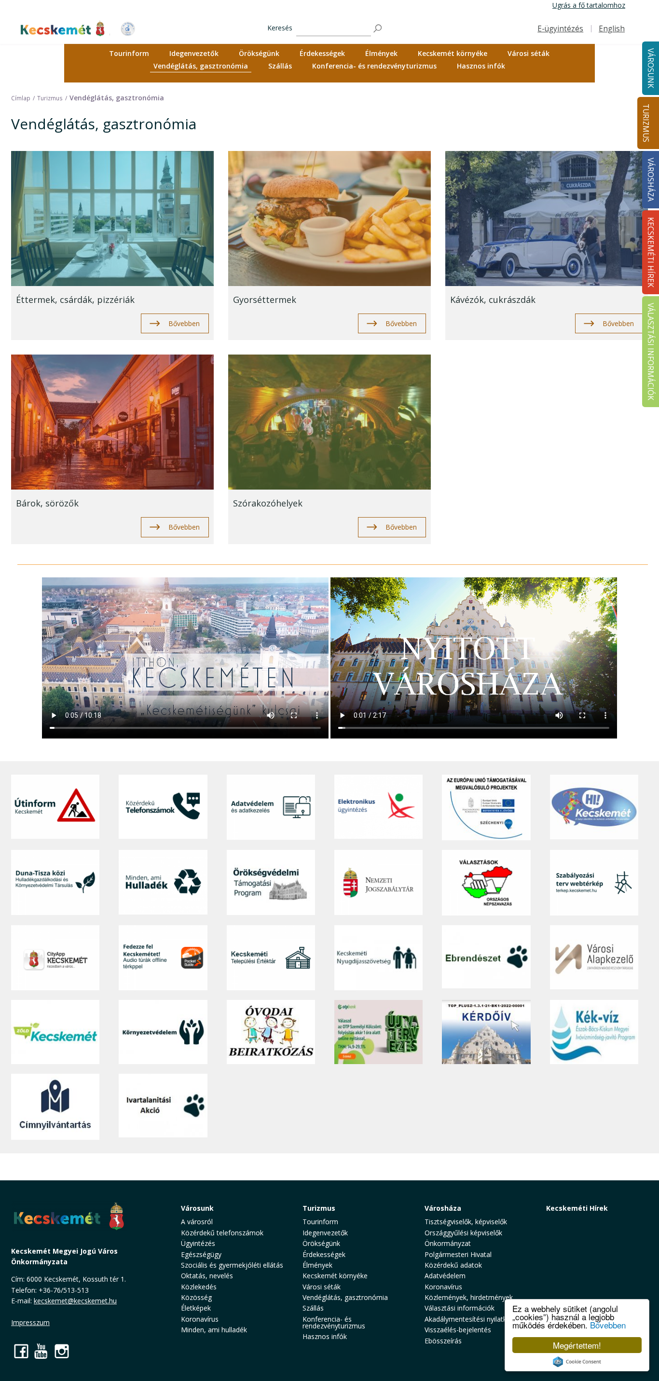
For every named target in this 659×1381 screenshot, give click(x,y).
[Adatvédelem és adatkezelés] (271, 807)
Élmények (381, 53)
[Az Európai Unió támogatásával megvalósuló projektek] (486, 807)
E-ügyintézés (560, 28)
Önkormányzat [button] (448, 1243)
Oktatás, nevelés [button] (207, 1275)
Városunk (197, 1208)
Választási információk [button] (459, 1308)
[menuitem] (129, 53)
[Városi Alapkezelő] (594, 957)
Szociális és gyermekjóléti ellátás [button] (232, 1265)
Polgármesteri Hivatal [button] (458, 1254)
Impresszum (30, 1322)
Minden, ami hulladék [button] (214, 1329)
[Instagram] (62, 1351)
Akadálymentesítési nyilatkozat (473, 1319)
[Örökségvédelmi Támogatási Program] (271, 882)
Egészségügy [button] (201, 1254)
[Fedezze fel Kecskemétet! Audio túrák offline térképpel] (163, 957)
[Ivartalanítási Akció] (163, 1106)
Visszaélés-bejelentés (458, 1329)
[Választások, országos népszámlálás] (486, 882)
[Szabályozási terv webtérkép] (594, 882)
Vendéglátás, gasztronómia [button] (200, 65)
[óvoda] (271, 1032)
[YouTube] (41, 1351)
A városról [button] (197, 1221)
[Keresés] (378, 28)
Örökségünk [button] (259, 53)
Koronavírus (200, 1319)
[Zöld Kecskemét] (55, 1032)
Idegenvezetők (194, 53)
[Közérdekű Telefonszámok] (163, 807)
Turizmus (646, 123)
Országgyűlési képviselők (463, 1232)
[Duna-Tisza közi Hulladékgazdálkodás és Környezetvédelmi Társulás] (55, 882)
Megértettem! (577, 1345)
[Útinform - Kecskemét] (55, 807)
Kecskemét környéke (452, 53)
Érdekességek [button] (322, 53)
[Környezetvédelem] (163, 1032)
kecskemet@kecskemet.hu (75, 1300)
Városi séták (528, 53)
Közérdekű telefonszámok (222, 1232)
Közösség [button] (196, 1297)
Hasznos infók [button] (481, 65)
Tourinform (129, 53)
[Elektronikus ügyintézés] (378, 807)
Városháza (443, 1208)
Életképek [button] (196, 1308)
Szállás (280, 65)
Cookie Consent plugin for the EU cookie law (577, 1361)
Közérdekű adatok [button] (453, 1265)
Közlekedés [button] (199, 1286)
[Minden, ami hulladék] (163, 882)
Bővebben (608, 1325)
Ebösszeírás (443, 1340)
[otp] (378, 1032)
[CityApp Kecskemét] (55, 957)
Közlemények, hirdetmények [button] (469, 1297)
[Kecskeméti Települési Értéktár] (271, 957)
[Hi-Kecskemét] (594, 807)
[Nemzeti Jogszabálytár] (378, 882)
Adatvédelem (445, 1275)
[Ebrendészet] (486, 957)
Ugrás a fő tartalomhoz (588, 5)
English (612, 28)
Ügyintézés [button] (198, 1243)
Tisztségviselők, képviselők (466, 1221)
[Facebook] (21, 1351)
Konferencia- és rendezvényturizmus (374, 65)
